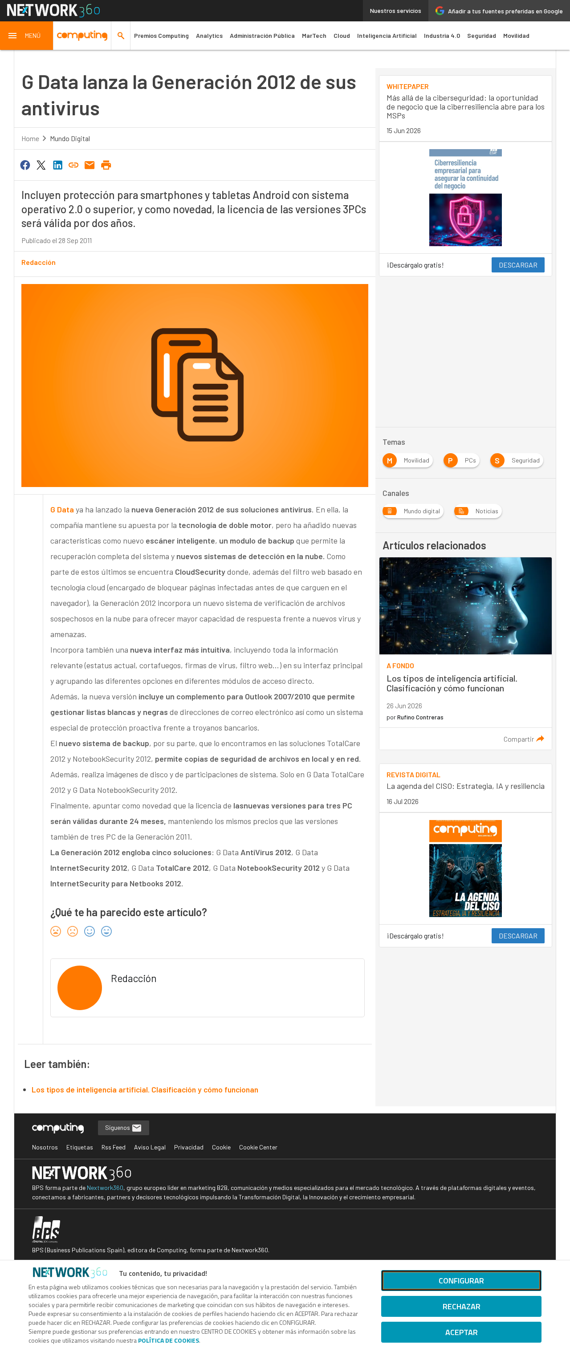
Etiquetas (79, 1147)
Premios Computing (161, 35)
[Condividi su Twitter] (41, 164)
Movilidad (516, 35)
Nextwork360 (105, 1187)
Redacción (38, 262)
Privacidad (189, 1147)
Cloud (342, 35)
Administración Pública (262, 35)
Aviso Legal (150, 1147)
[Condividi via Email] (90, 164)
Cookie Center (258, 1147)
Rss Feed (114, 1147)
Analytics (209, 35)
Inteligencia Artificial (387, 35)
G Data (63, 509)
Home (30, 138)
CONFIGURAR (461, 1281)
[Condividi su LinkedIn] (57, 164)
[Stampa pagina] (106, 164)
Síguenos (118, 1127)
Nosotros (45, 1147)
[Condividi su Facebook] (25, 164)
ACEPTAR (461, 1332)
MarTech (314, 35)
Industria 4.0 (442, 35)
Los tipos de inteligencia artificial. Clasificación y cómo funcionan (145, 1089)
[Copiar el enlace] (73, 164)
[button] (26, 35)
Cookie (221, 1147)
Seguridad (481, 35)
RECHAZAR (461, 1306)
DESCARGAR (518, 264)
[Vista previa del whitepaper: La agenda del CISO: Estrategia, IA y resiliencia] (465, 868)
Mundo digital (70, 138)
